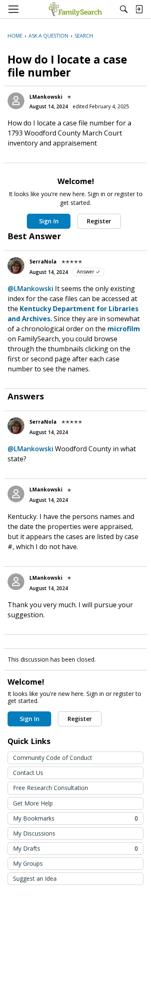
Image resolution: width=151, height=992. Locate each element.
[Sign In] (138, 9)
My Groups (28, 863)
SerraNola (43, 261)
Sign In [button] (49, 221)
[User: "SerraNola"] (16, 265)
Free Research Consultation (50, 788)
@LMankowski (30, 288)
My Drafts (75, 848)
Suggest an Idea (35, 878)
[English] (75, 9)
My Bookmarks (75, 818)
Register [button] (99, 221)
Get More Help (33, 803)
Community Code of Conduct (52, 758)
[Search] (123, 9)
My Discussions (34, 833)
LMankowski (45, 96)
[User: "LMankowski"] (16, 100)
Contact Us (28, 773)
